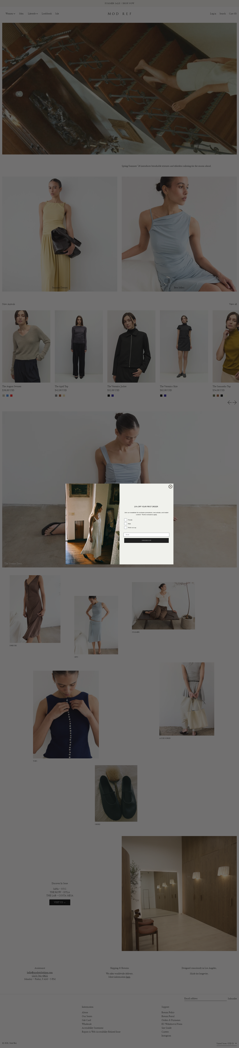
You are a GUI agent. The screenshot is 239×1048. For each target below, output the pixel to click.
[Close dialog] (170, 486)
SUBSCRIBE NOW (146, 540)
